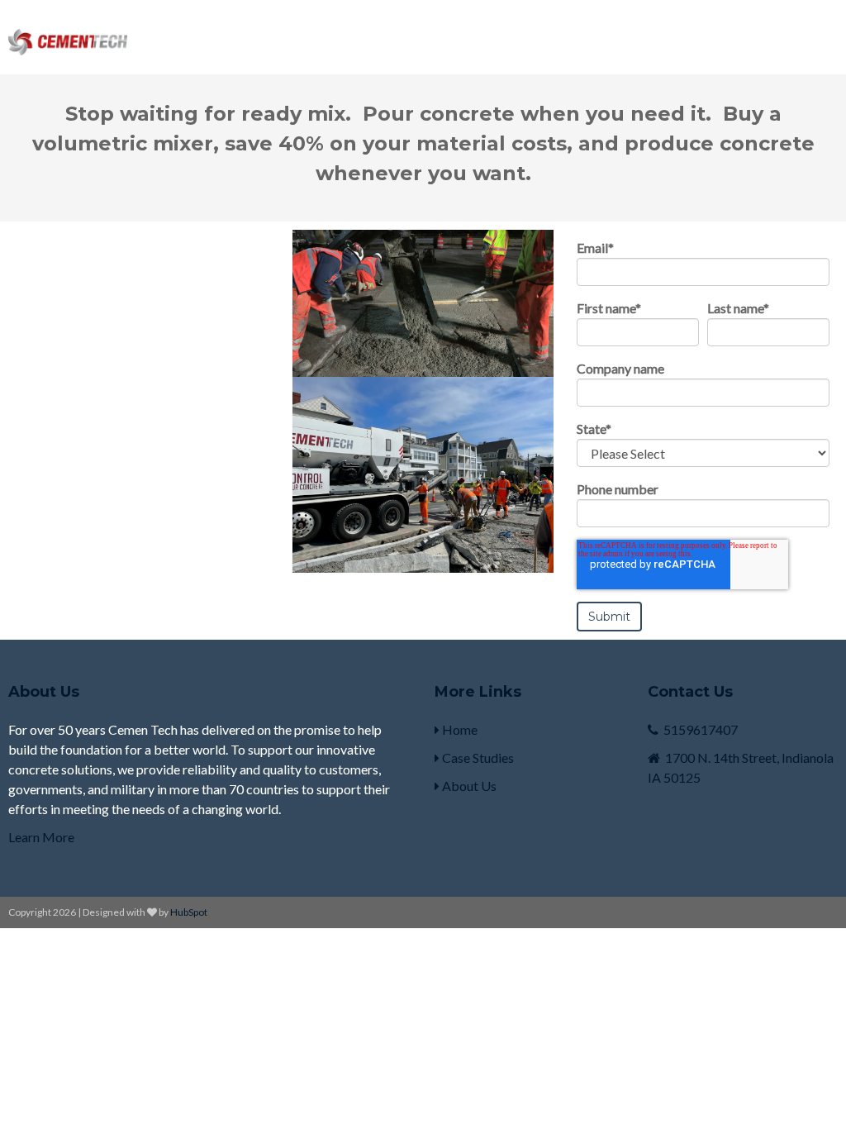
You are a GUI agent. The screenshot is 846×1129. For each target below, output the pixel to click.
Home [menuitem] (459, 729)
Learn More (41, 837)
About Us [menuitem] (468, 785)
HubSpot (188, 912)
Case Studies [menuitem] (477, 757)
